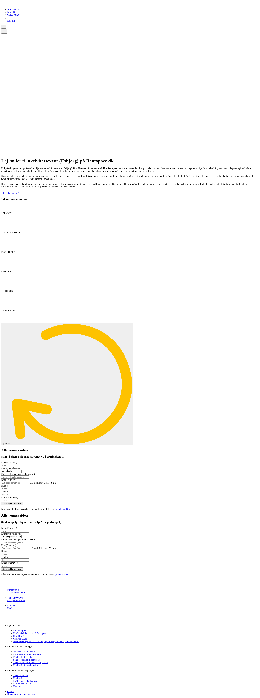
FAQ (9, 608)
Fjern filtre (7, 443)
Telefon (4, 491)
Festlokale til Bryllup (23, 657)
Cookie (10, 691)
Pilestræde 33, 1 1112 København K (16, 591)
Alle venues (13, 9)
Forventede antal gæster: (18, 474)
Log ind (11, 20)
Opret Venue (13, 14)
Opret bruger (19, 636)
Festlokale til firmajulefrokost (27, 654)
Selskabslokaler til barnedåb (26, 660)
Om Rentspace (20, 638)
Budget (4, 485)
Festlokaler (18, 678)
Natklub (17, 686)
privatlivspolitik (62, 509)
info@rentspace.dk (16, 600)
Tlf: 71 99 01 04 (15, 597)
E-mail (9, 497)
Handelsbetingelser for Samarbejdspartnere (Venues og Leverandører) (46, 641)
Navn (9, 462)
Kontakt (11, 12)
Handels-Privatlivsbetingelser (21, 694)
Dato (8, 480)
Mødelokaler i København (25, 681)
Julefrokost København (24, 651)
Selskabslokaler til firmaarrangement (30, 662)
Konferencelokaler (22, 683)
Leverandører (19, 630)
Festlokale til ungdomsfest (25, 665)
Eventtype (11, 468)
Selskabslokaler (20, 675)
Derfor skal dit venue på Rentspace (29, 633)
